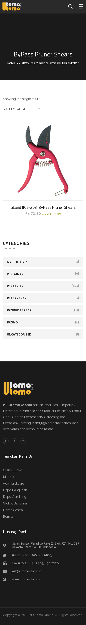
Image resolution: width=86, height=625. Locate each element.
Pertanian (15, 286)
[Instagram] (23, 441)
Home (11, 63)
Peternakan (17, 298)
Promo (12, 322)
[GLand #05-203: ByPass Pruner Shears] (43, 160)
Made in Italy (17, 262)
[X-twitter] (14, 441)
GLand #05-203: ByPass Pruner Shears (43, 207)
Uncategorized (19, 334)
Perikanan (15, 274)
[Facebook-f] (6, 441)
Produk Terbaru (20, 310)
